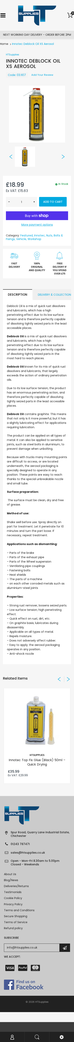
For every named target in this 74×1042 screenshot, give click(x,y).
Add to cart (53, 202)
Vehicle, (21, 239)
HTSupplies (12, 54)
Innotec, (39, 235)
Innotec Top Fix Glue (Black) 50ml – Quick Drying (37, 762)
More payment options (37, 224)
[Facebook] (23, 984)
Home (4, 44)
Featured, (26, 235)
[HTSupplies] (37, 15)
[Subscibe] (64, 948)
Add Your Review (42, 75)
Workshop (34, 239)
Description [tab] (17, 294)
